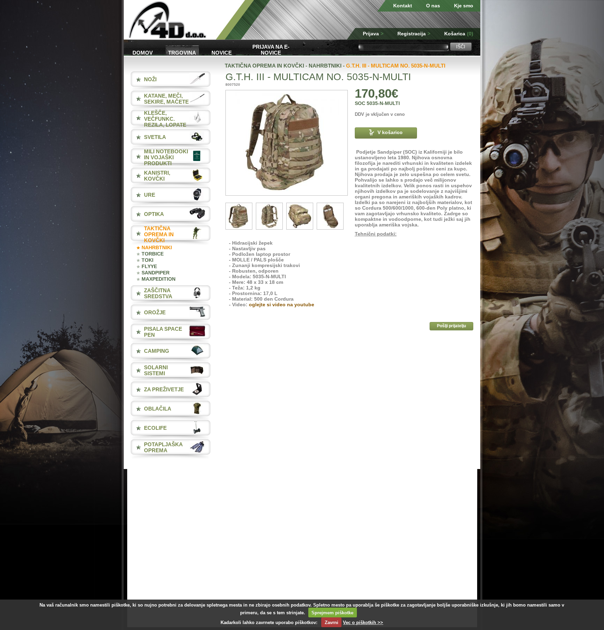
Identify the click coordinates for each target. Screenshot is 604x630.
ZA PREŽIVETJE (164, 389)
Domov (142, 53)
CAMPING (156, 351)
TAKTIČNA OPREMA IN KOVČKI (159, 234)
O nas (433, 5)
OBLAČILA (157, 409)
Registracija (413, 33)
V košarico (390, 132)
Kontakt (402, 5)
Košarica (458, 33)
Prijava (373, 33)
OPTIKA (154, 214)
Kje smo (463, 5)
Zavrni (331, 622)
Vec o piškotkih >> (363, 622)
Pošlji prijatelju (451, 325)
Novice (221, 53)
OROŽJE (155, 312)
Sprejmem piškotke (332, 612)
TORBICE (153, 254)
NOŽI (150, 79)
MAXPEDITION (158, 279)
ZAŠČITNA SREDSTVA (158, 293)
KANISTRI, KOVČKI (157, 176)
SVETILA (155, 137)
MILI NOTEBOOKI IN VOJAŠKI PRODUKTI (166, 157)
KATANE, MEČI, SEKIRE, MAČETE (166, 99)
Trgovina (182, 53)
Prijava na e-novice (270, 49)
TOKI (147, 260)
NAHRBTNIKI (157, 247)
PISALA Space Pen (163, 332)
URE (149, 195)
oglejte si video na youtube (281, 304)
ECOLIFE (155, 428)
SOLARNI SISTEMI (156, 370)
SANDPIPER (156, 272)
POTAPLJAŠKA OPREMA (163, 447)
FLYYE (149, 266)
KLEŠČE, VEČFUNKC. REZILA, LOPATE (165, 119)
